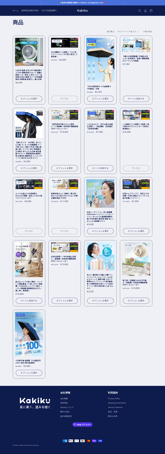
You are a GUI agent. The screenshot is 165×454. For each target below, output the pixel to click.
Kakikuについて (67, 407)
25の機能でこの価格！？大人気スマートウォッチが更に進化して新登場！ (64, 54)
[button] (140, 10)
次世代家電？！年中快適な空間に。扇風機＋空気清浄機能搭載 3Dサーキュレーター (63, 259)
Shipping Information (117, 403)
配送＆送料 (112, 416)
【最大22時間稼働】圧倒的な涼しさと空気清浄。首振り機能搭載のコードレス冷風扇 (136, 58)
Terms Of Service (115, 407)
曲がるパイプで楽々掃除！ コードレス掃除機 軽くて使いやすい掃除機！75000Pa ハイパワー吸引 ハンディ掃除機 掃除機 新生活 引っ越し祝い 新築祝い (29, 286)
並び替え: (111, 31)
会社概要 (64, 398)
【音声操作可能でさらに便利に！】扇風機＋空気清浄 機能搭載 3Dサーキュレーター (64, 126)
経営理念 (64, 403)
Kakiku (21, 445)
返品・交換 (112, 412)
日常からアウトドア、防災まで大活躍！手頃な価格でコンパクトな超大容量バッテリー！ (136, 196)
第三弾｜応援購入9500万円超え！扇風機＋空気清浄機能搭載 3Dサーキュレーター (135, 282)
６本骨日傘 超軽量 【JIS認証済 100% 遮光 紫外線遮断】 (28, 362)
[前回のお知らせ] (41, 2)
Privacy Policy (114, 398)
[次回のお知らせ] (124, 2)
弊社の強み (65, 412)
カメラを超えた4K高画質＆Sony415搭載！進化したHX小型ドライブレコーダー (28, 196)
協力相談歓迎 (66, 416)
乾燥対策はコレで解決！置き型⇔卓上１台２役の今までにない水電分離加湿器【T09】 (64, 196)
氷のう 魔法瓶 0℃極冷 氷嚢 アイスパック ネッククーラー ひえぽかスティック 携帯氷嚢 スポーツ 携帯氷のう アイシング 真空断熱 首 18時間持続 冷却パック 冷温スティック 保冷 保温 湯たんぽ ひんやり (100, 281)
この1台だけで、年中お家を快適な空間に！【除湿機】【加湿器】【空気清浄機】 (100, 126)
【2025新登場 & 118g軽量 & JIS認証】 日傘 (99, 87)
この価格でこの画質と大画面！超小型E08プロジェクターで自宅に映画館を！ (136, 126)
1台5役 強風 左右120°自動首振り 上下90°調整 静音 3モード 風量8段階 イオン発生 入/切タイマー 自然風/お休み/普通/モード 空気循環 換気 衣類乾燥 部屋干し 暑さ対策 (29, 74)
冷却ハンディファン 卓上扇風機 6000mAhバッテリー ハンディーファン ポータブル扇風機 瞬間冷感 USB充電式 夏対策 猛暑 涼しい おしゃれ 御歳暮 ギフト (100, 216)
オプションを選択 (29, 99)
